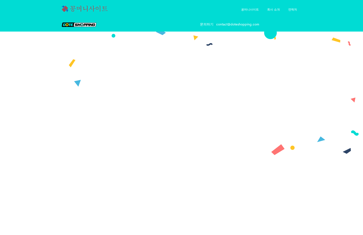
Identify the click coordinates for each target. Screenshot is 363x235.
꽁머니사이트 (250, 9)
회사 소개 (273, 9)
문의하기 (207, 24)
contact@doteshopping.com (237, 24)
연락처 (292, 9)
